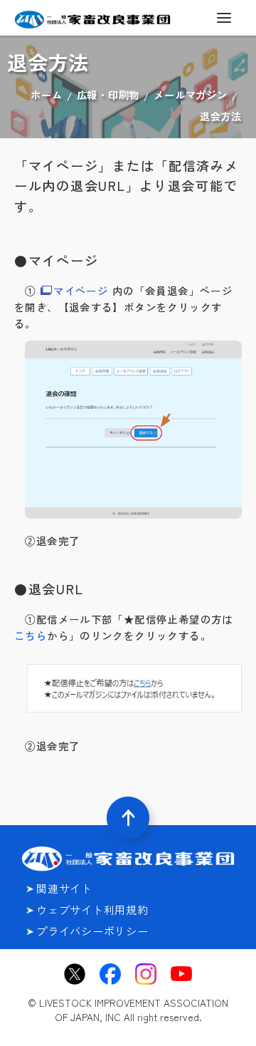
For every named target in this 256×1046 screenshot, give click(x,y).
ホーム (46, 94)
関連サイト (64, 888)
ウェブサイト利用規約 (92, 909)
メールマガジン (190, 94)
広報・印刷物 (108, 94)
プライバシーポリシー (92, 930)
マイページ (80, 290)
